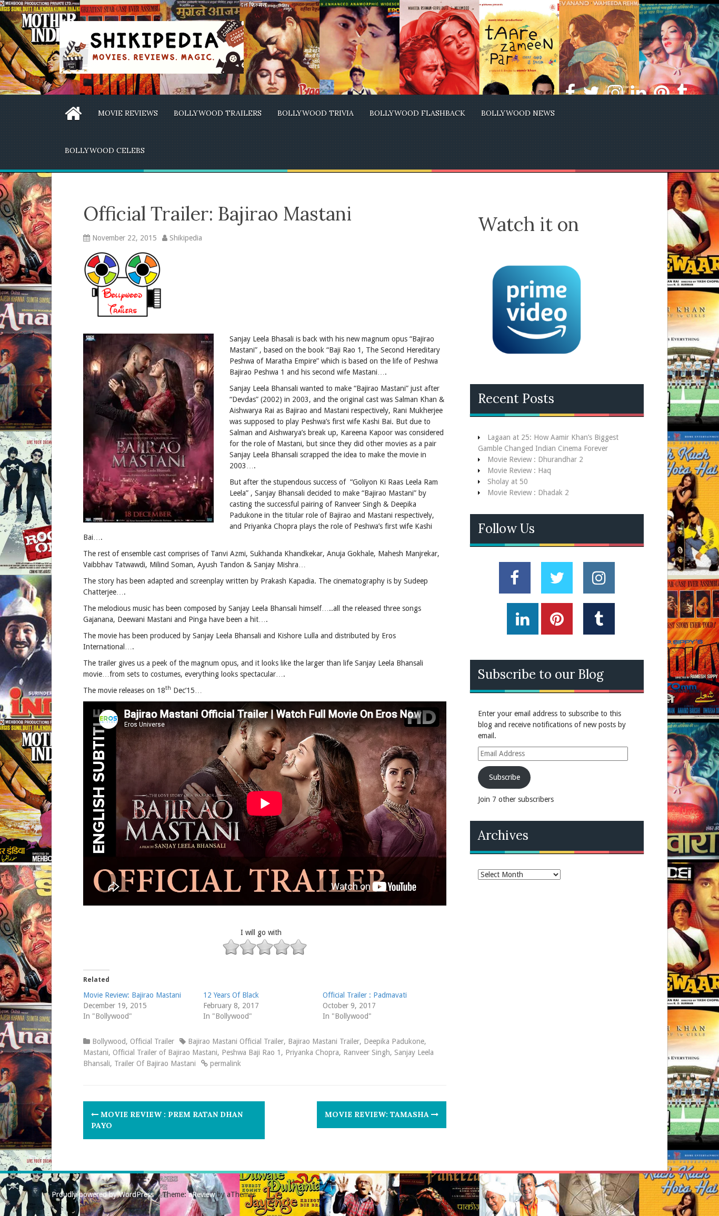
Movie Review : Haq (519, 470)
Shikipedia (185, 238)
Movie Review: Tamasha (378, 1114)
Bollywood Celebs (105, 150)
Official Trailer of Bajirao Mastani (165, 1052)
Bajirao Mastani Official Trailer (236, 1041)
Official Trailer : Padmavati (365, 995)
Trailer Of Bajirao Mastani (155, 1063)
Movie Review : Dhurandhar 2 (535, 459)
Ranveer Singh (366, 1052)
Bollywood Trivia (315, 113)
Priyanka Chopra (312, 1052)
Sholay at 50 (507, 481)
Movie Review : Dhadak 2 (528, 492)
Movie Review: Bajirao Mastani (132, 995)
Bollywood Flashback (417, 113)
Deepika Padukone (394, 1041)
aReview (201, 1194)
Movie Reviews (128, 113)
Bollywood (109, 1041)
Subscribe (504, 777)
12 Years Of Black (231, 995)
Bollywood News (518, 113)
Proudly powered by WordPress (103, 1194)
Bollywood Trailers (218, 113)
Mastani (95, 1052)
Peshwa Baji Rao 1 (251, 1052)
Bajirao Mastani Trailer (323, 1041)
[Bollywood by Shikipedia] (151, 47)
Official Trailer (152, 1041)
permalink (224, 1063)
